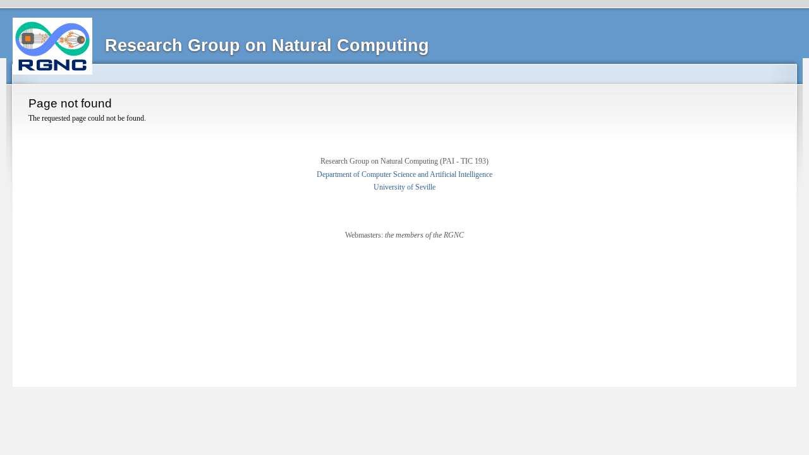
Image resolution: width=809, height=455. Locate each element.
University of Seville (404, 187)
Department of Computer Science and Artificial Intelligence (404, 174)
